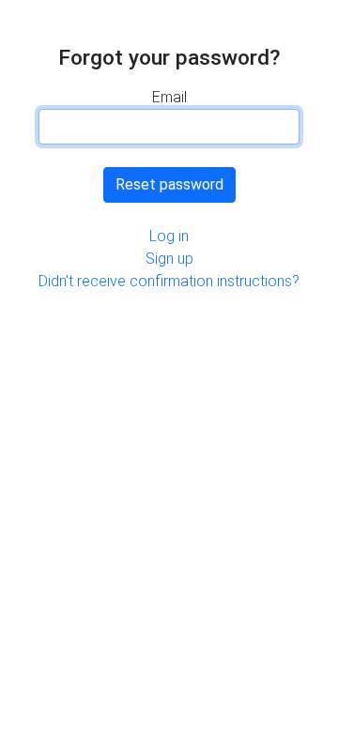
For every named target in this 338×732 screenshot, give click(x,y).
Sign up (169, 258)
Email (169, 97)
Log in (169, 236)
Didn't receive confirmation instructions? (169, 281)
